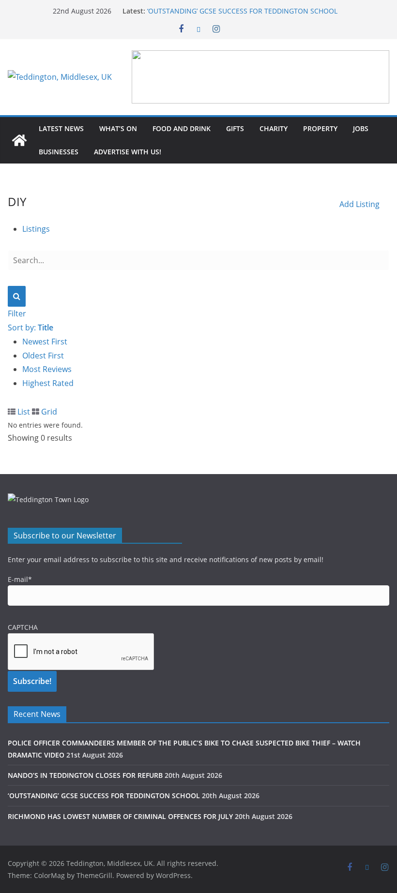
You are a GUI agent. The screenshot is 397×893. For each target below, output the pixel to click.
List (22, 411)
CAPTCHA (23, 627)
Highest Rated (48, 383)
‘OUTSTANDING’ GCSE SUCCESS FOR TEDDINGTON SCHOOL (242, 10)
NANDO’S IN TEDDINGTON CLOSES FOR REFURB (85, 775)
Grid (48, 411)
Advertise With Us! (127, 151)
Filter (17, 313)
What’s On (118, 128)
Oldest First (43, 355)
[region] (260, 77)
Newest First (44, 341)
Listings (36, 228)
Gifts (235, 128)
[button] (260, 77)
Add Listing (359, 204)
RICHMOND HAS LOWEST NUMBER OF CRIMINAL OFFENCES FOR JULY (120, 816)
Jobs (360, 128)
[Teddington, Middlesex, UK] (19, 140)
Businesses (58, 151)
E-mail (20, 579)
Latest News (61, 128)
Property (320, 128)
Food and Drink (182, 128)
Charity (274, 128)
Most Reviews (47, 369)
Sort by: (30, 327)
